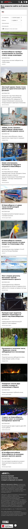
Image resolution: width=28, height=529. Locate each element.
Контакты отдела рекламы (9, 478)
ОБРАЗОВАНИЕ (6, 429)
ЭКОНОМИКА (5, 104)
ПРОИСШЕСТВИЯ (6, 217)
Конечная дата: (5, 26)
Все (3, 11)
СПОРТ (4, 64)
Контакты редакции (7, 476)
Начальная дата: (5, 23)
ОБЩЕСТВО (5, 140)
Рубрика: (4, 20)
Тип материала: (5, 17)
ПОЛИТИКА (5, 290)
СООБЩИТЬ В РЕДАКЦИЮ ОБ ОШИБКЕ (12, 480)
